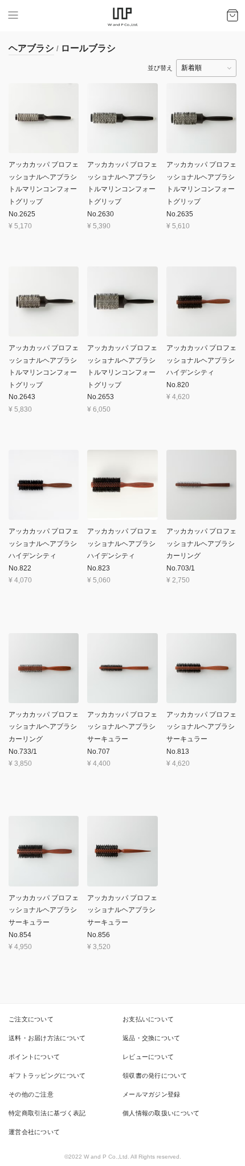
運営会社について (34, 1131)
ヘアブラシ (31, 48)
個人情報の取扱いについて (161, 1113)
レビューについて (148, 1056)
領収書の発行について (154, 1075)
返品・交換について (151, 1037)
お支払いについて (148, 1019)
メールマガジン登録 (151, 1094)
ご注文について (31, 1019)
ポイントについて (34, 1056)
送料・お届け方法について (47, 1037)
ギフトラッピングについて (47, 1075)
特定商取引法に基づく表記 (47, 1113)
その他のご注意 (31, 1094)
